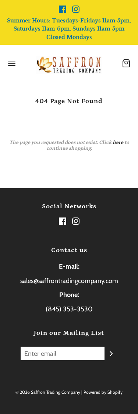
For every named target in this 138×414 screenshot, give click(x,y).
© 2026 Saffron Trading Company (47, 392)
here (118, 142)
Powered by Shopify (103, 392)
